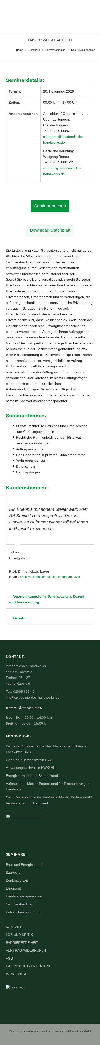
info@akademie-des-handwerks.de (32, 697)
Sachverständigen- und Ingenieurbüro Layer (51, 577)
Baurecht (13, 872)
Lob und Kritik (19, 935)
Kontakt (14, 927)
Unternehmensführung (23, 912)
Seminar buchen (50, 206)
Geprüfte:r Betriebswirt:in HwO (29, 760)
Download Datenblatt (50, 230)
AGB (9, 958)
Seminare (34, 49)
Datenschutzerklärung (29, 966)
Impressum (16, 974)
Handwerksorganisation (24, 896)
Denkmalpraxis (17, 880)
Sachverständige (55, 49)
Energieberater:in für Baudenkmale (33, 776)
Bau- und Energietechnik (25, 865)
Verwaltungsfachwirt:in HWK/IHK (30, 768)
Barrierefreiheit (22, 943)
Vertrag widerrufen (26, 950)
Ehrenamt (13, 888)
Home (19, 49)
